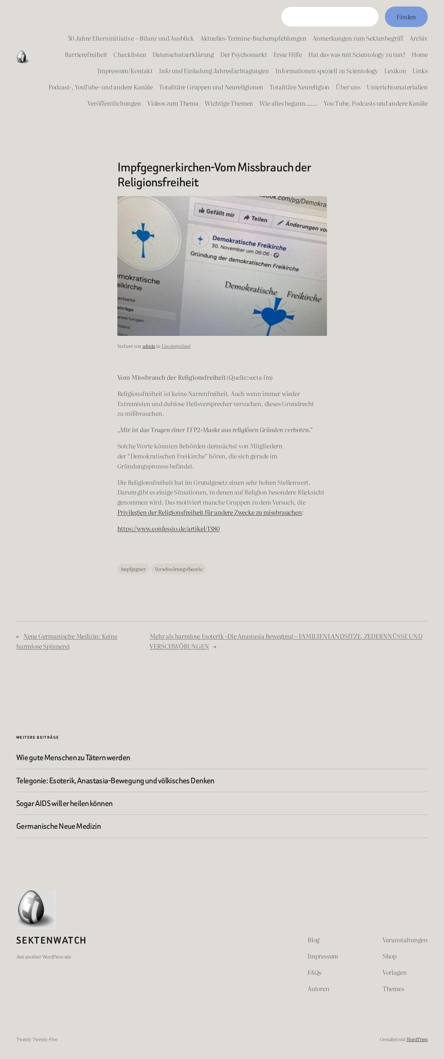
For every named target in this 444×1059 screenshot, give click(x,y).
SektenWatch (51, 940)
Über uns (348, 86)
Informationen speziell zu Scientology (326, 70)
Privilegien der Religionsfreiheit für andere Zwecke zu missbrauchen (209, 512)
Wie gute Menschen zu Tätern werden (73, 757)
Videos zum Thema (173, 103)
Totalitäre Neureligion (299, 86)
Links (420, 70)
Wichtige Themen (229, 103)
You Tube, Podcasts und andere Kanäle (376, 103)
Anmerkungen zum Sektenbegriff (358, 38)
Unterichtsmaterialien (397, 86)
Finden (406, 16)
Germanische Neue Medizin (58, 826)
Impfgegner (133, 568)
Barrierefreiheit (86, 54)
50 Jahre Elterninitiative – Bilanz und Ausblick (131, 38)
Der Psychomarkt (243, 54)
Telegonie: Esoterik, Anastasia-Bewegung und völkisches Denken (115, 780)
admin (148, 345)
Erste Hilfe (287, 54)
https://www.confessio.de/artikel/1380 (168, 528)
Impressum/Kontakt (125, 70)
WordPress (417, 1039)
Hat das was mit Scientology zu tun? (356, 54)
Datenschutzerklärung (183, 54)
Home (419, 54)
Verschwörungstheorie (178, 568)
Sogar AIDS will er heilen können (64, 803)
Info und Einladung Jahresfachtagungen (214, 70)
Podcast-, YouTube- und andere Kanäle (100, 86)
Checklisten (129, 54)
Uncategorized (176, 345)
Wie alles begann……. (288, 103)
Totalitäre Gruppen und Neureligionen (211, 86)
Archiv (419, 38)
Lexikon (395, 70)
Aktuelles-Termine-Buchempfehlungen (253, 38)
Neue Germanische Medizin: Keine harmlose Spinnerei (66, 641)
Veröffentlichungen (114, 103)
